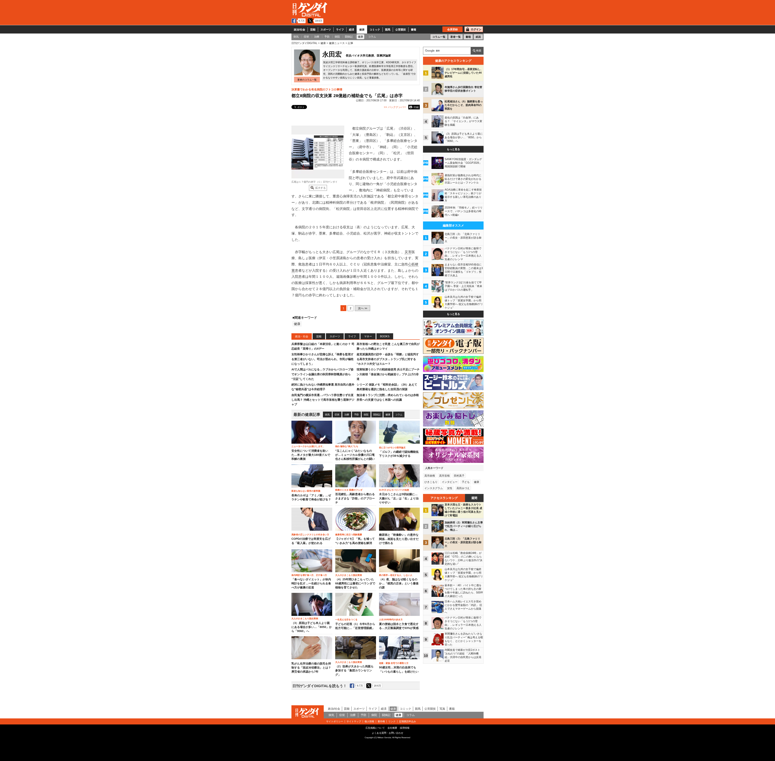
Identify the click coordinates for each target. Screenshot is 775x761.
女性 (449, 488)
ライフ (340, 29)
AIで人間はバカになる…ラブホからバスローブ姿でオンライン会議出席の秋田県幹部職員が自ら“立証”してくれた (322, 374)
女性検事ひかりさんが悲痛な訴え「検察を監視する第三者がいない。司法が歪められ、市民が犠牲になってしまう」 (322, 359)
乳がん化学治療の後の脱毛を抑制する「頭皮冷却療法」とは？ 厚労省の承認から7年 (311, 667)
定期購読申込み (407, 721)
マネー (368, 336)
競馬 (387, 29)
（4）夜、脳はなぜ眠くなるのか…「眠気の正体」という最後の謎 (399, 583)
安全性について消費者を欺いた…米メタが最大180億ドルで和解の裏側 (310, 455)
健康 (361, 29)
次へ (362, 308)
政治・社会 (301, 336)
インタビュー (450, 481)
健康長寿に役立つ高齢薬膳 (348, 534)
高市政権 (429, 475)
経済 (351, 29)
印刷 (416, 107)
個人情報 (369, 721)
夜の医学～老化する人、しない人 (395, 575)
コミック (375, 29)
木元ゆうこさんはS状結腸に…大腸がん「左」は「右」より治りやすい (399, 498)
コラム (398, 414)
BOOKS (385, 336)
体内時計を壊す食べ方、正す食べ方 (309, 575)
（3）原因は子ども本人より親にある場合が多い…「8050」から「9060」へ (311, 627)
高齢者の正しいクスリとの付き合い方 (310, 534)
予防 (356, 414)
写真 (442, 708)
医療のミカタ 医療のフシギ (348, 490)
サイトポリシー (334, 721)
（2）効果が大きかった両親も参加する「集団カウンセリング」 (354, 670)
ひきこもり (431, 481)
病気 (327, 414)
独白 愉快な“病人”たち (346, 446)
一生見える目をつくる (346, 619)
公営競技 (400, 29)
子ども (466, 481)
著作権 (381, 721)
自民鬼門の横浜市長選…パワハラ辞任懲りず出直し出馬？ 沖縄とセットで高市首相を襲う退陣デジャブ (322, 399)
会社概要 (392, 727)
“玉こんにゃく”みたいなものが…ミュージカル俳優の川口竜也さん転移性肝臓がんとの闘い (355, 455)
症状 (337, 414)
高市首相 (444, 475)
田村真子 (459, 475)
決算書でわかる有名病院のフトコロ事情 (316, 89)
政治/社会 (299, 29)
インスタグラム (433, 488)
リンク (392, 721)
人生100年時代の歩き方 (391, 619)
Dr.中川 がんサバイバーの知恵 (394, 490)
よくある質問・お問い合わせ (387, 733)
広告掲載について (375, 727)
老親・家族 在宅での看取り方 (393, 663)
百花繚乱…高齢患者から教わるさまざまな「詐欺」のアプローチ (355, 498)
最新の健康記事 (306, 414)
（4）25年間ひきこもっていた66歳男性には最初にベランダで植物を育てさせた (355, 583)
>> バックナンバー (395, 107)
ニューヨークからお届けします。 (308, 446)
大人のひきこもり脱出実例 (348, 575)
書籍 (413, 29)
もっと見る (453, 149)
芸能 (312, 29)
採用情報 (404, 727)
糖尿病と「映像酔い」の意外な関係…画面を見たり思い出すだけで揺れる (399, 539)
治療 (346, 414)
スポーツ (325, 29)
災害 (408, 252)
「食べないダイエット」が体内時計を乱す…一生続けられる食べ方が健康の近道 (311, 583)
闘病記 (377, 414)
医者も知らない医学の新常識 (305, 491)
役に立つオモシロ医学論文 (392, 447)
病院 (366, 414)
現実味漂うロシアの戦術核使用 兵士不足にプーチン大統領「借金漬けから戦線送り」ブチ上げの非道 (388, 374)
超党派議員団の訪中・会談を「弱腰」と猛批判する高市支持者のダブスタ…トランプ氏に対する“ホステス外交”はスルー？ (388, 359)
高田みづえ (463, 488)
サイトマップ (354, 721)
